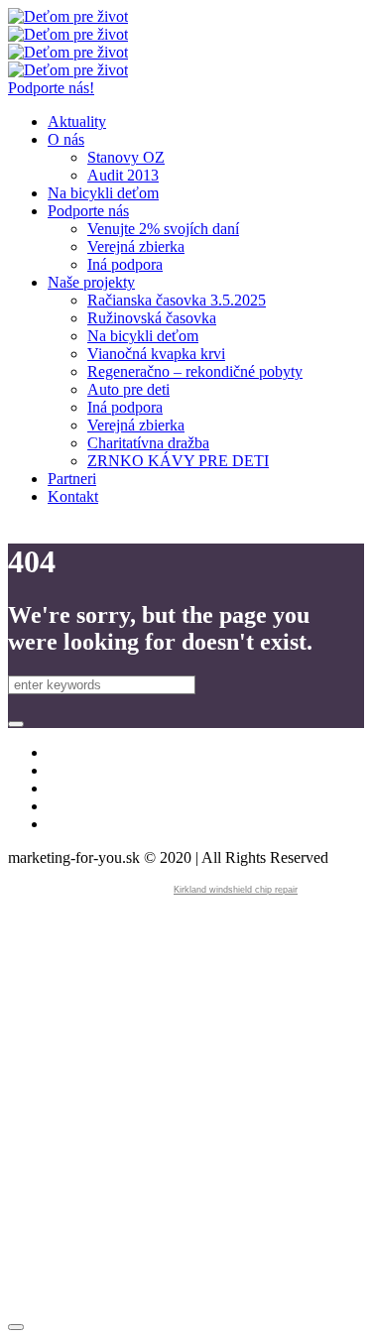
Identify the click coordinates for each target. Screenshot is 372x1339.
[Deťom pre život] (68, 25)
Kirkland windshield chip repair (236, 890)
